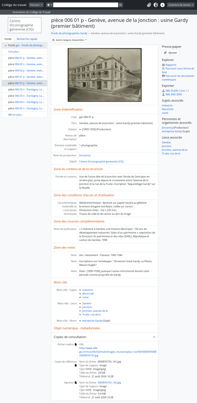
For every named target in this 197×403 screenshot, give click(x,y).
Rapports (171, 64)
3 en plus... (14, 51)
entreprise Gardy (92, 320)
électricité (88, 293)
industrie (87, 290)
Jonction (87, 307)
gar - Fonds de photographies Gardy (37, 45)
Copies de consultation (70, 337)
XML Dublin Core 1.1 (177, 90)
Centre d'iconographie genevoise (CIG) (101, 161)
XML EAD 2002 (174, 94)
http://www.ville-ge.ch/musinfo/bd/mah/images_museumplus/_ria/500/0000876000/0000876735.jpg (118, 351)
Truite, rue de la (91, 314)
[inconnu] (84, 155)
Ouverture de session (180, 4)
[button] (149, 5)
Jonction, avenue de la (95, 310)
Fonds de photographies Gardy (69, 33)
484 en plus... (15, 114)
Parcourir (35, 4)
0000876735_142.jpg (109, 382)
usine (85, 297)
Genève (86, 303)
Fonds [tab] (8, 39)
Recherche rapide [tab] (27, 39)
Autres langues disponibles (70, 39)
